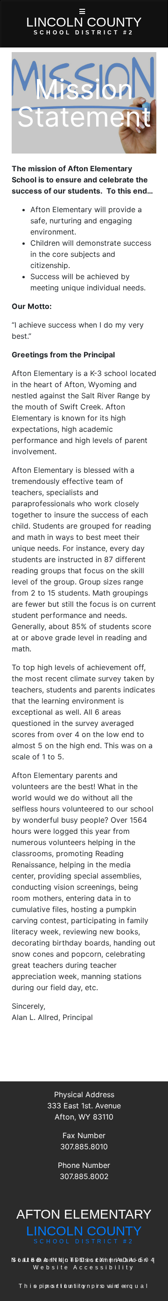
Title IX (88, 1260)
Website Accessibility (84, 1267)
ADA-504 (136, 1260)
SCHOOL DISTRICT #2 (84, 1241)
